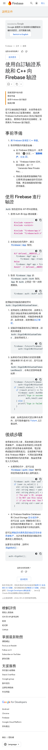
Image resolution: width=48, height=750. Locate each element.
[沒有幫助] (26, 51)
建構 (24, 46)
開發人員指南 (7, 612)
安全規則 (32, 517)
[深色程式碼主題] (36, 220)
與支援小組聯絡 (8, 670)
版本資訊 (6, 683)
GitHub (5, 629)
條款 (4, 737)
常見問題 (6, 692)
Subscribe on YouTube (11, 654)
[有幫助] (22, 51)
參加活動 (6, 658)
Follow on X (7, 650)
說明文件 (7, 11)
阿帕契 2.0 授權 (32, 588)
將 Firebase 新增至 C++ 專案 (24, 140)
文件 (17, 46)
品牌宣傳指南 (7, 687)
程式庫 (5, 625)
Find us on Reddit (9, 645)
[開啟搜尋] (31, 3)
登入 (43, 3)
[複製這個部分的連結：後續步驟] (25, 435)
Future (33, 420)
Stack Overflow (8, 674)
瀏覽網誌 (6, 641)
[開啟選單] (4, 3)
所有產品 (6, 726)
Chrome (5, 713)
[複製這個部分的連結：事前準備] (25, 133)
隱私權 (11, 737)
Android (5, 709)
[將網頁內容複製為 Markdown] (17, 84)
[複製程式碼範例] (40, 220)
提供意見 (12, 57)
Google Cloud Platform (11, 722)
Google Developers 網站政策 (18, 590)
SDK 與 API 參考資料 (10, 616)
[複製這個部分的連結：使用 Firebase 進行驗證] (16, 202)
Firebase (8, 46)
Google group (8, 679)
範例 (4, 621)
